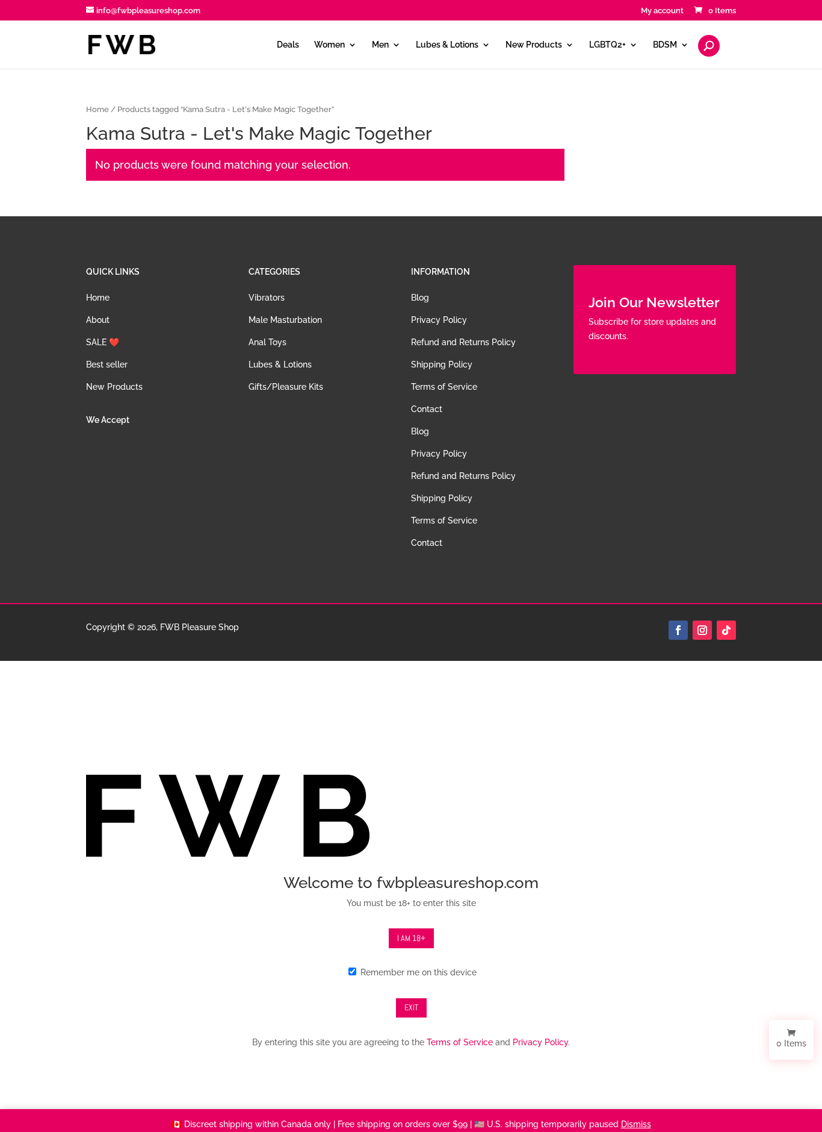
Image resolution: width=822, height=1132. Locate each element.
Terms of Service (444, 387)
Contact (426, 409)
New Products (533, 44)
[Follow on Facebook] (678, 630)
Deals (288, 44)
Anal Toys (267, 342)
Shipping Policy (441, 364)
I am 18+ (411, 938)
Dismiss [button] (636, 1124)
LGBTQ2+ (607, 44)
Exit (411, 1007)
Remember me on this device (417, 972)
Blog (420, 297)
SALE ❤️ (102, 342)
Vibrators (267, 297)
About (98, 320)
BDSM (665, 44)
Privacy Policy (439, 320)
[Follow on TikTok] (726, 630)
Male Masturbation (285, 320)
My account (662, 11)
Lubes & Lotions (447, 44)
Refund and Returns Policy (463, 342)
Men (380, 44)
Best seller (107, 364)
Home (97, 109)
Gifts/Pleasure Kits (286, 387)
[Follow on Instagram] (702, 630)
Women (329, 44)
